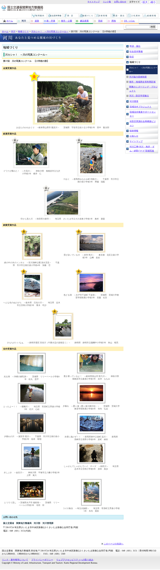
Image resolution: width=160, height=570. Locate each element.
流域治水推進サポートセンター (143, 114)
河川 (24, 21)
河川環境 (134, 101)
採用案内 (39, 16)
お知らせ (134, 136)
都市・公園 (66, 21)
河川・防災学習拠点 (139, 95)
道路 (37, 21)
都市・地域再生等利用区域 (142, 82)
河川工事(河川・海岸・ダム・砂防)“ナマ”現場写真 (142, 148)
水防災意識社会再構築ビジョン (143, 123)
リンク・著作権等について (15, 559)
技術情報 (103, 16)
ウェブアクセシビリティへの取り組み (74, 559)
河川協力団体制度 (138, 77)
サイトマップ (94, 2)
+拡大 (144, 2)
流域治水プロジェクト (140, 106)
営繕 (100, 21)
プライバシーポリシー (42, 559)
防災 (71, 16)
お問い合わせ (120, 2)
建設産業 (84, 21)
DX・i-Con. (129, 21)
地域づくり (87, 16)
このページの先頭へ (113, 543)
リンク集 (107, 2)
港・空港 (50, 21)
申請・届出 (119, 16)
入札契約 (134, 16)
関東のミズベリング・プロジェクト (143, 89)
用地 (113, 21)
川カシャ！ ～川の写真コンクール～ (49, 31)
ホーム (9, 21)
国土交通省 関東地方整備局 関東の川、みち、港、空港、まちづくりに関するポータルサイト (22, 8)
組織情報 (150, 16)
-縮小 (153, 2)
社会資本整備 (55, 16)
